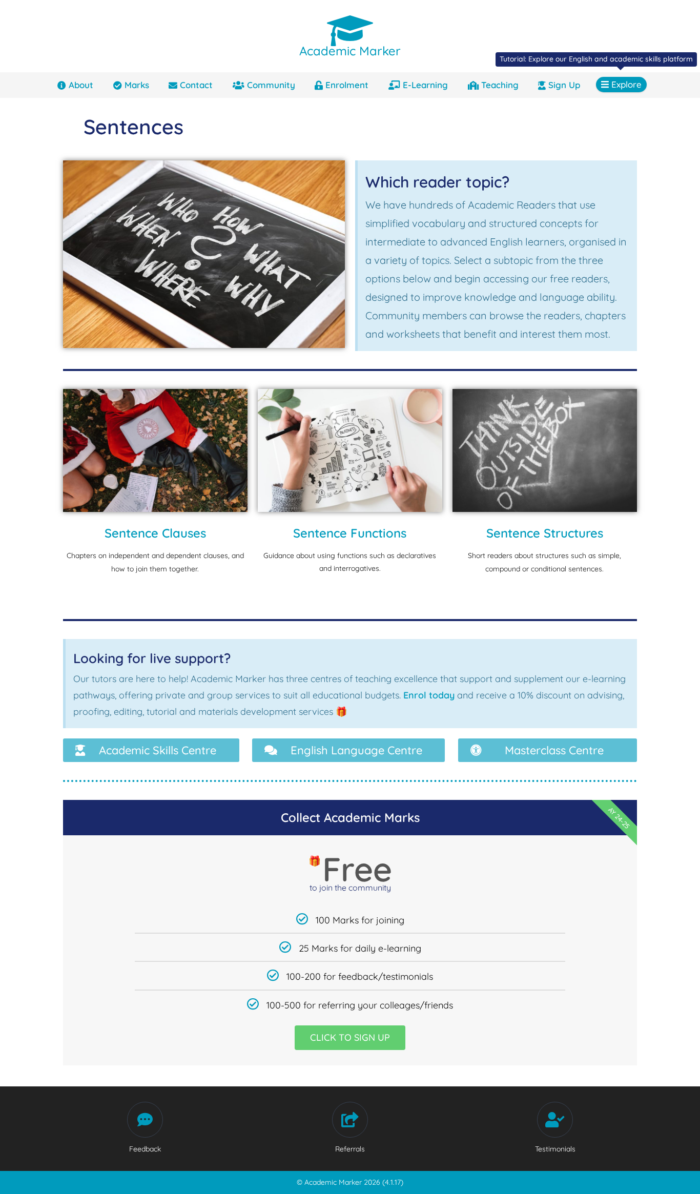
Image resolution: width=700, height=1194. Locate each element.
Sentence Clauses (155, 533)
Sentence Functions (349, 533)
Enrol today (429, 695)
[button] (151, 750)
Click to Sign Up (350, 1037)
